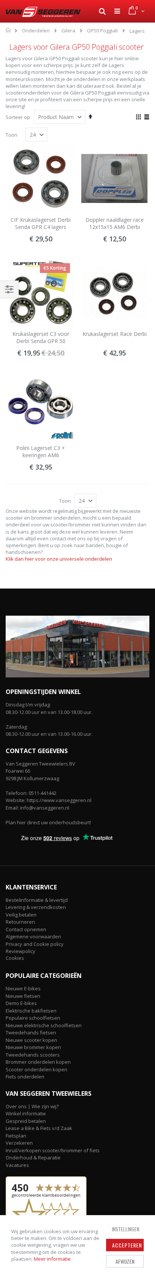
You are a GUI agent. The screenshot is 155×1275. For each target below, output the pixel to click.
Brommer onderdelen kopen (38, 1061)
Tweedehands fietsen (31, 1032)
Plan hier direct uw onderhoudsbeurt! (48, 822)
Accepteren (127, 1245)
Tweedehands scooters (33, 1054)
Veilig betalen (21, 914)
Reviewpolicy (20, 951)
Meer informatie (52, 1258)
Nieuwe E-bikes (23, 988)
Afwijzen (124, 1261)
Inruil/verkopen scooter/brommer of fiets (53, 1150)
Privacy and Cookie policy (35, 944)
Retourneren (20, 921)
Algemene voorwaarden (33, 936)
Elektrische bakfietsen (31, 1010)
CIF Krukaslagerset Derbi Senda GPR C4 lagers (41, 223)
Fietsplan (16, 1135)
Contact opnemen (26, 929)
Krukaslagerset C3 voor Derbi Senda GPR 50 (40, 337)
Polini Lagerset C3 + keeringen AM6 (40, 451)
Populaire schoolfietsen (33, 1017)
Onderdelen (36, 30)
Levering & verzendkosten (36, 907)
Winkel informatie (26, 1113)
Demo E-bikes (21, 1003)
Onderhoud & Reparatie (33, 1157)
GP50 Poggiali (102, 30)
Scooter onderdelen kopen (36, 1069)
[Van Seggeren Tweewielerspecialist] (42, 12)
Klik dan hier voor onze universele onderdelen (59, 558)
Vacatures (17, 1165)
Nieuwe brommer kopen (33, 1047)
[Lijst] (146, 117)
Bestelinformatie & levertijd (37, 900)
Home (8, 30)
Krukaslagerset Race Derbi (114, 333)
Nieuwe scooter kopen (31, 1040)
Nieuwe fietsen (23, 996)
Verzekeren (19, 1142)
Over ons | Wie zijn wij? (32, 1106)
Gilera (68, 30)
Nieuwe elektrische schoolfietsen (44, 1025)
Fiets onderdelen (25, 1076)
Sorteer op (18, 117)
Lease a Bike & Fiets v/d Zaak (39, 1128)
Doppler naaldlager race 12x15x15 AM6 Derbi (114, 223)
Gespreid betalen (26, 1121)
